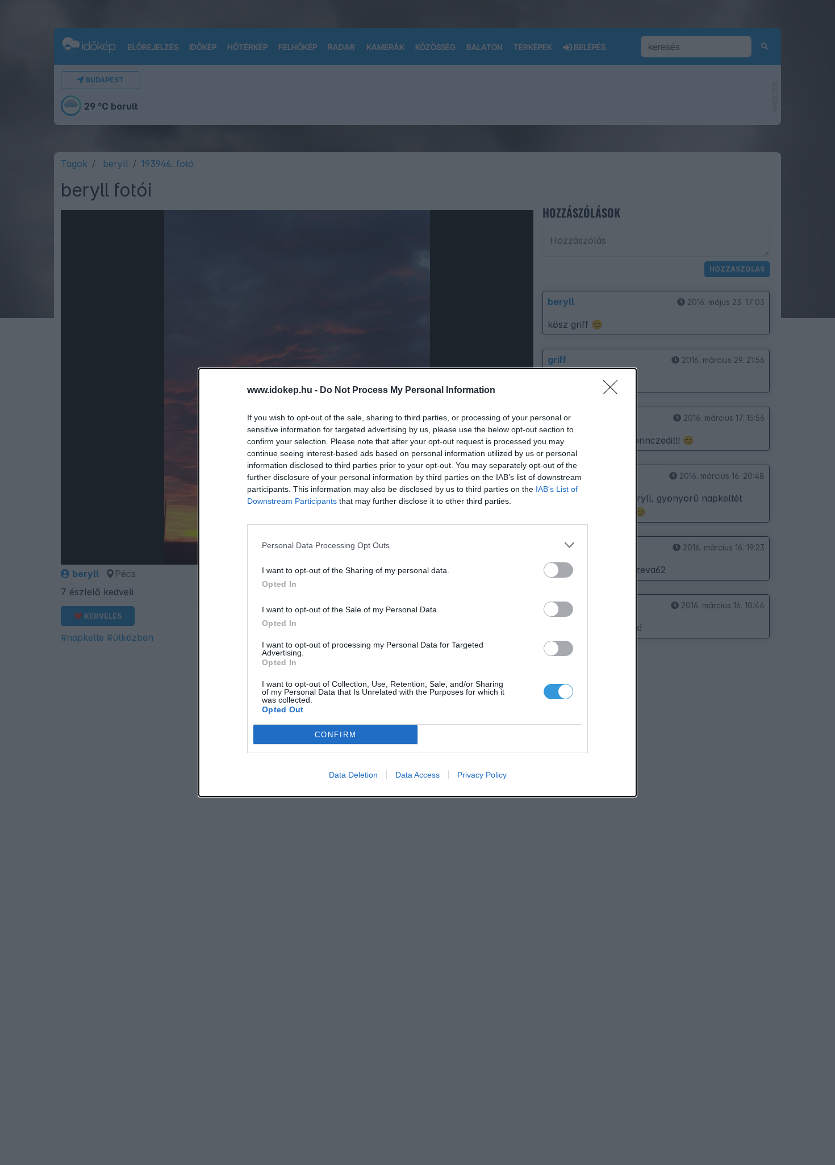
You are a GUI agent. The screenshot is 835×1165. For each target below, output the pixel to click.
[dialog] (417, 582)
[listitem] (417, 545)
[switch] (558, 570)
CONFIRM (336, 734)
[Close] (614, 391)
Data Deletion (353, 774)
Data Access (417, 774)
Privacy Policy (482, 774)
